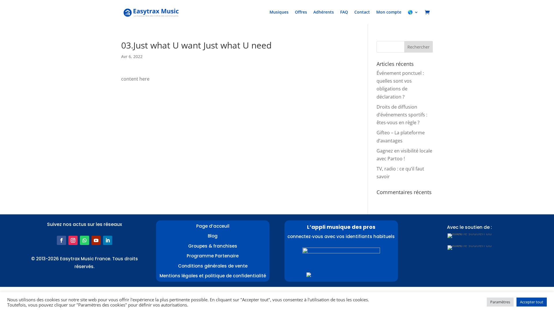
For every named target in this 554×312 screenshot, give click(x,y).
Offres (301, 12)
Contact (362, 12)
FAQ (344, 12)
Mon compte (388, 12)
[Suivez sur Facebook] (61, 240)
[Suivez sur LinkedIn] (107, 240)
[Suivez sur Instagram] (73, 240)
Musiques (279, 12)
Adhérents (323, 12)
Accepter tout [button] (531, 301)
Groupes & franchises (212, 246)
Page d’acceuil (212, 226)
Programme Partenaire (213, 256)
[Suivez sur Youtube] (96, 240)
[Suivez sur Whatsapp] (84, 240)
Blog (213, 236)
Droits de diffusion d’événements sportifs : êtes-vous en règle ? (402, 115)
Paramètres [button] (500, 301)
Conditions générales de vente (213, 266)
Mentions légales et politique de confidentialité (213, 276)
